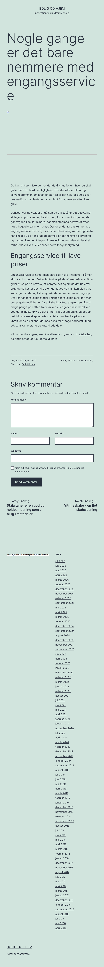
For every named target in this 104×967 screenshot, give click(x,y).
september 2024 (64, 630)
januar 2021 (62, 723)
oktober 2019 (63, 760)
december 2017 (64, 862)
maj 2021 (60, 709)
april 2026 (61, 575)
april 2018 (60, 844)
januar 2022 (62, 686)
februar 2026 (62, 584)
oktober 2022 (63, 677)
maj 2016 (60, 923)
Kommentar (18, 399)
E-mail (59, 433)
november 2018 (64, 811)
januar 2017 (62, 895)
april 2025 (61, 612)
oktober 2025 (63, 598)
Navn (15, 433)
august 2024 (62, 635)
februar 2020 (62, 746)
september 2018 (64, 821)
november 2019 (64, 756)
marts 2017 (61, 890)
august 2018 (62, 825)
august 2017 (62, 872)
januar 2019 (62, 802)
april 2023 (61, 658)
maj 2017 (60, 881)
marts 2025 (62, 616)
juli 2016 (60, 918)
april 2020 (61, 737)
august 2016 (62, 914)
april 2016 (60, 928)
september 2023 (64, 649)
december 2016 (64, 900)
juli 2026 (60, 561)
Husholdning (87, 360)
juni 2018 (60, 835)
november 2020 (64, 728)
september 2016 (64, 909)
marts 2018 (61, 848)
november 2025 (64, 593)
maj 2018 (60, 839)
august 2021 (62, 695)
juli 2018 (60, 830)
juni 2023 (60, 654)
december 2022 (64, 672)
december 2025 (64, 589)
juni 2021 (60, 705)
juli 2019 (60, 774)
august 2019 (62, 770)
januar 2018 (62, 858)
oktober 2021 (63, 691)
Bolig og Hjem (52, 8)
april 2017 (60, 886)
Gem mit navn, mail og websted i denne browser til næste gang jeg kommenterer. (49, 470)
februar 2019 (62, 797)
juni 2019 (60, 779)
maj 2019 (60, 784)
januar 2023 (62, 667)
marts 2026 (62, 579)
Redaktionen (28, 364)
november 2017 (64, 867)
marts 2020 (62, 742)
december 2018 (64, 807)
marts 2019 (61, 793)
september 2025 (64, 602)
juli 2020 (60, 732)
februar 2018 (62, 853)
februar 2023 (62, 663)
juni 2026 (60, 565)
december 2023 (64, 640)
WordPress (23, 953)
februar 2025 (62, 621)
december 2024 (64, 626)
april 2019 (60, 788)
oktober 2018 (63, 816)
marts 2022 (62, 681)
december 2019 (64, 751)
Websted (16, 450)
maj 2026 (60, 570)
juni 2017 (60, 876)
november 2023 (64, 644)
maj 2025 (60, 607)
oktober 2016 (63, 904)
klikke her (85, 334)
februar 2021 (62, 719)
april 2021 (60, 714)
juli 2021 (60, 700)
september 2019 (64, 765)
